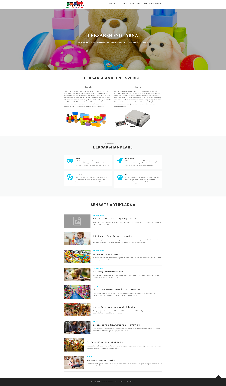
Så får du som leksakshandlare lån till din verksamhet (116, 289)
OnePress (121, 382)
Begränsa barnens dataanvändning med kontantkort (116, 324)
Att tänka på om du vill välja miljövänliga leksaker (114, 218)
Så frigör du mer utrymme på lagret (108, 254)
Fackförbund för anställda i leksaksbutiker (105, 342)
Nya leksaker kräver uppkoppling (101, 360)
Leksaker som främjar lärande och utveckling (112, 236)
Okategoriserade (99, 215)
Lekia (132, 3)
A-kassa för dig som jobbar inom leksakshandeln (114, 307)
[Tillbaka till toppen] (218, 378)
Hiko (138, 3)
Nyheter (96, 286)
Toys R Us (124, 3)
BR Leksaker (113, 3)
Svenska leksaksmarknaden (152, 3)
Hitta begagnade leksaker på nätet (108, 271)
